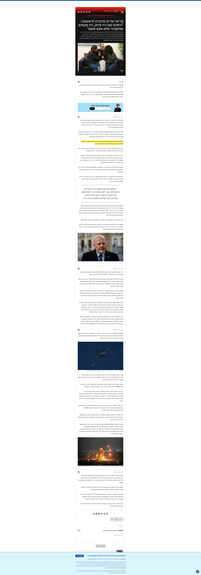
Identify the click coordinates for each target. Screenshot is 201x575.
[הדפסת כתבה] (94, 514)
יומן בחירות (120, 526)
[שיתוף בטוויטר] (84, 12)
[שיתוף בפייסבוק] (81, 12)
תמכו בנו (79, 556)
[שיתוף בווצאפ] (79, 12)
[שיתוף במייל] (86, 12)
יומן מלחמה (115, 11)
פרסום (100, 546)
